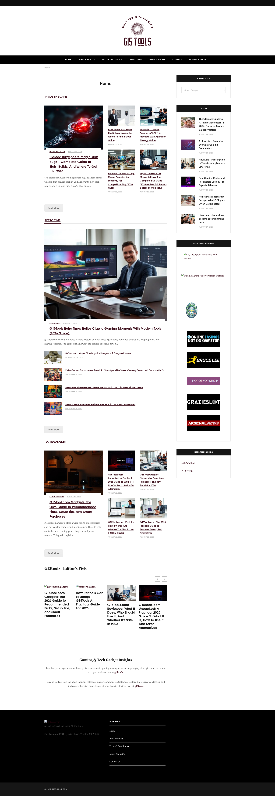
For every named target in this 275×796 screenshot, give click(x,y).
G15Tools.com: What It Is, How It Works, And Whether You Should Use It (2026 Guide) (121, 527)
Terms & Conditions (119, 746)
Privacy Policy (116, 738)
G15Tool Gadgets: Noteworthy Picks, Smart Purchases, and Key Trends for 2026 (152, 480)
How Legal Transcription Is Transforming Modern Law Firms (212, 163)
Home (68, 59)
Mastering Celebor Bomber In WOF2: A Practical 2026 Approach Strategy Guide (153, 135)
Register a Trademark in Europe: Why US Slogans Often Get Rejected (212, 200)
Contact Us (114, 761)
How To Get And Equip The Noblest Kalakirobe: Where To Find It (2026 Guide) (120, 135)
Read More (54, 208)
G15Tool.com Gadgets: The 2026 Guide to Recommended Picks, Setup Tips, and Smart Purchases (72, 509)
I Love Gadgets (157, 59)
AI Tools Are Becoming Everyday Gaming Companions (211, 145)
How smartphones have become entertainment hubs (211, 219)
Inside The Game (111, 59)
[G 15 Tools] (137, 31)
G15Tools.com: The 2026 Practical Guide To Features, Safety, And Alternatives (153, 527)
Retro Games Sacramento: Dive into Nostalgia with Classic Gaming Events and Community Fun (115, 370)
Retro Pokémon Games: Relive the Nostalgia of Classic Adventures (100, 404)
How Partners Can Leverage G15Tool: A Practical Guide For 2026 (89, 600)
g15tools (118, 672)
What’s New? (85, 59)
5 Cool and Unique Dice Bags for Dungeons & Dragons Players (98, 353)
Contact (177, 59)
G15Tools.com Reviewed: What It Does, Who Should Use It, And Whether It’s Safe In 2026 (121, 614)
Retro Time (136, 59)
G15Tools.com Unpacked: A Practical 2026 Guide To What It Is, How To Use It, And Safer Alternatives (121, 482)
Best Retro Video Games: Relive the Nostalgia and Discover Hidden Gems (104, 387)
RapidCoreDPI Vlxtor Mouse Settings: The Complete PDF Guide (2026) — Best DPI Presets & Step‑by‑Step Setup (153, 180)
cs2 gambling (188, 462)
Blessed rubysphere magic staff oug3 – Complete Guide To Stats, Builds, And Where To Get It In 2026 (73, 163)
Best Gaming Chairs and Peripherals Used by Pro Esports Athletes (212, 182)
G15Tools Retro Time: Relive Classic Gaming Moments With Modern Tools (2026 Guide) (105, 330)
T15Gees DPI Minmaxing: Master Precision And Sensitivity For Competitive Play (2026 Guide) (121, 180)
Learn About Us (197, 59)
